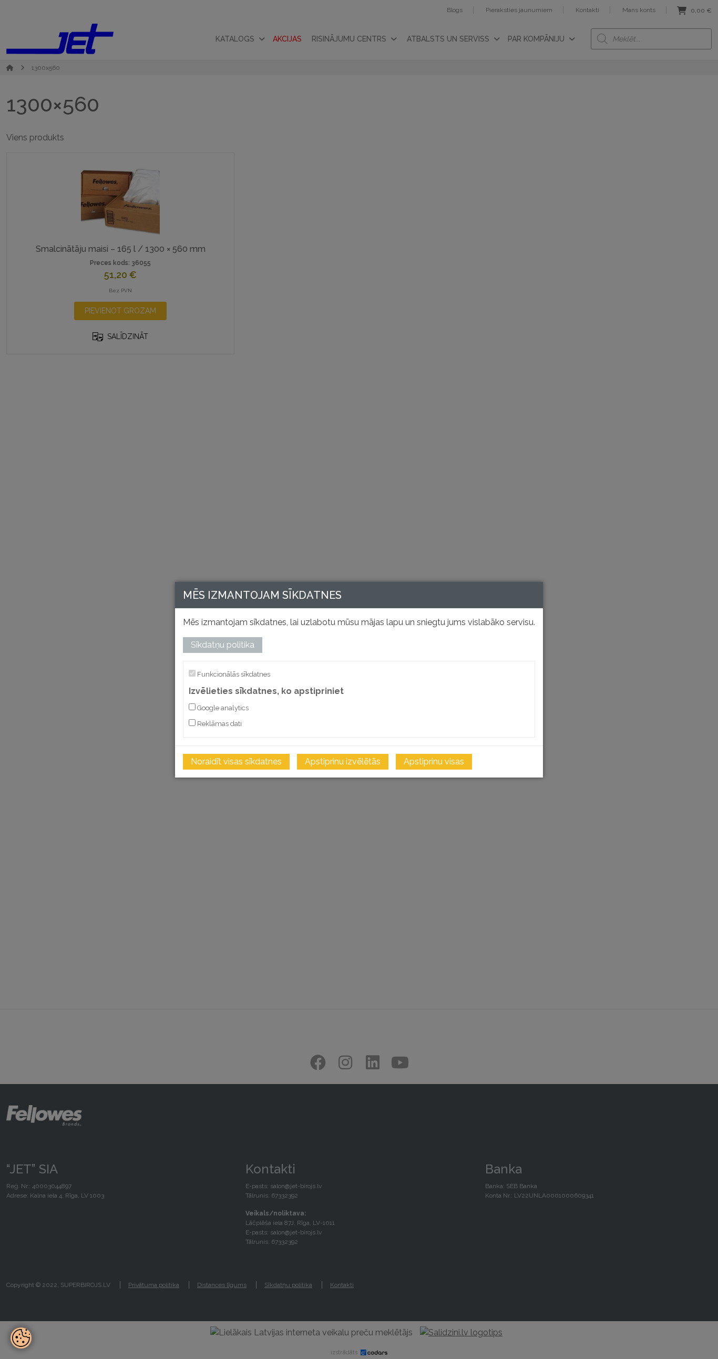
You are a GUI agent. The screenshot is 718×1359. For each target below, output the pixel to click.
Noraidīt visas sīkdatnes (236, 762)
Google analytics (222, 708)
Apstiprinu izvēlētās (343, 762)
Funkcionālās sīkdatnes (233, 674)
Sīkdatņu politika (222, 644)
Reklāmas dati (219, 724)
